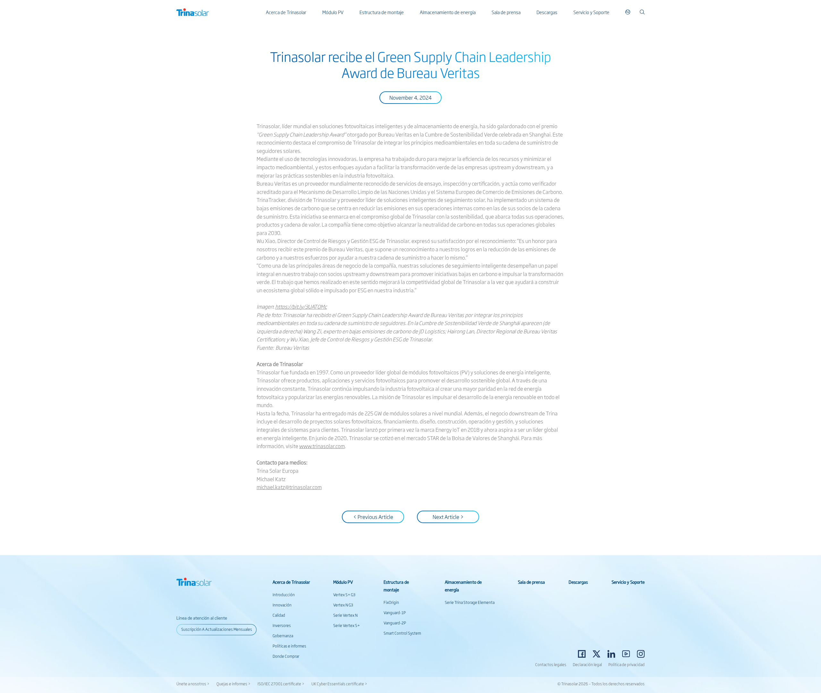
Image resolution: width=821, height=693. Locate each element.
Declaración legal (587, 664)
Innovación (282, 605)
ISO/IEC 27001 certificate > (281, 684)
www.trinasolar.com (322, 446)
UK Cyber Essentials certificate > (339, 684)
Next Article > (448, 517)
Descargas (547, 12)
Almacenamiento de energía (448, 12)
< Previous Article (373, 517)
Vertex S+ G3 (344, 594)
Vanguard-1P (395, 612)
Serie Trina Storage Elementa (470, 602)
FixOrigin (391, 602)
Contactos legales (550, 664)
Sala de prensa (506, 12)
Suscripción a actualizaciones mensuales (216, 629)
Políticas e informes (289, 646)
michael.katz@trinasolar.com (289, 487)
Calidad (279, 615)
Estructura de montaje (382, 12)
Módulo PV (332, 12)
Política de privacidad (626, 664)
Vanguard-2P (395, 623)
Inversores (282, 625)
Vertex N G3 (343, 605)
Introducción (284, 594)
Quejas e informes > (233, 684)
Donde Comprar (286, 656)
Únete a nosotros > (192, 684)
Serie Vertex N (345, 615)
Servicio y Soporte (591, 12)
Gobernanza (283, 636)
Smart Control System (402, 633)
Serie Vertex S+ (346, 625)
